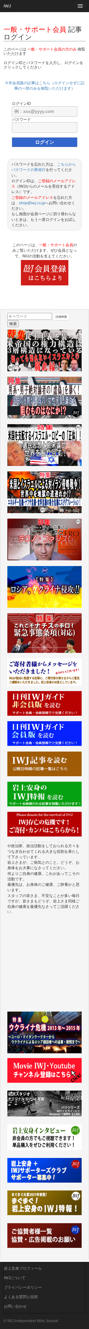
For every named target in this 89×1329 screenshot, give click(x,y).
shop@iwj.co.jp (32, 203)
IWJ (7, 6)
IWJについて (14, 1278)
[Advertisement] (44, 964)
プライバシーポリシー (23, 1287)
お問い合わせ (15, 1306)
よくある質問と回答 (21, 1297)
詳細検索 (61, 316)
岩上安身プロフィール (23, 1268)
